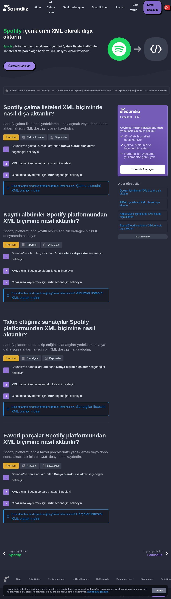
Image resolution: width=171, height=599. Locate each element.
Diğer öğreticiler (143, 237)
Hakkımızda (102, 579)
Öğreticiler (35, 579)
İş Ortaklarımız (80, 579)
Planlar (120, 7)
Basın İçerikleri (124, 579)
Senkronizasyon (73, 7)
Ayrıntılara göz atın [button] (98, 591)
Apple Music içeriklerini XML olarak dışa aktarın (140, 215)
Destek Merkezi (56, 579)
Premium (11, 137)
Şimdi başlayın (152, 7)
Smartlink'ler (100, 7)
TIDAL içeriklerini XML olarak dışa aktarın (140, 204)
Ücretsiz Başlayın (19, 66)
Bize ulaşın (147, 579)
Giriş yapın (134, 7)
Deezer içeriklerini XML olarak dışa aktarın (140, 192)
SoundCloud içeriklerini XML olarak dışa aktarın (141, 227)
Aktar (37, 7)
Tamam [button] (159, 590)
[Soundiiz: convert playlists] (6, 579)
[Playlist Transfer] (15, 7)
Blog (18, 579)
